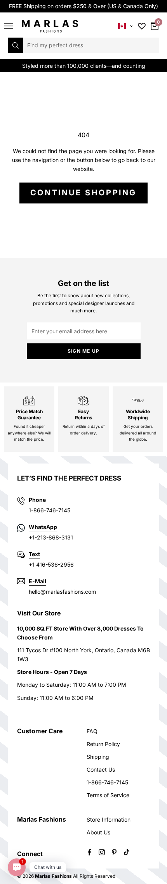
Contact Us (101, 769)
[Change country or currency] (126, 26)
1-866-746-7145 (107, 782)
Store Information (108, 819)
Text (34, 554)
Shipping (98, 756)
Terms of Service (108, 795)
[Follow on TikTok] (126, 852)
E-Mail (37, 581)
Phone (37, 499)
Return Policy (103, 744)
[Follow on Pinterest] (114, 852)
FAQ (92, 731)
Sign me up (83, 351)
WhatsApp (43, 527)
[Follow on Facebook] (89, 852)
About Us (98, 832)
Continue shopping (83, 192)
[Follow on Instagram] (102, 852)
